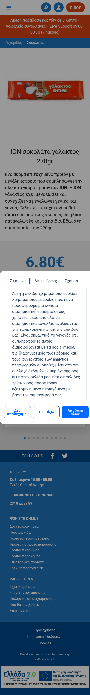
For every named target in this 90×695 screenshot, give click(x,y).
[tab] (18, 281)
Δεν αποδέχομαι (17, 412)
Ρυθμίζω (46, 412)
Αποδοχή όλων (75, 412)
